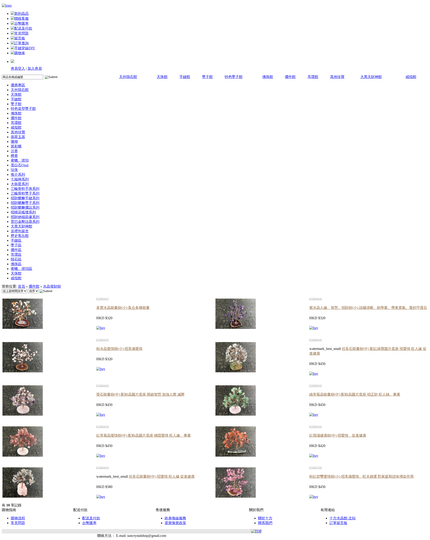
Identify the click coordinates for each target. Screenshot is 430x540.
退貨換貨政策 (175, 523)
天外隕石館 (128, 77)
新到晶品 (21, 13)
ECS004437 (102, 298)
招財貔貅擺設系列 (25, 207)
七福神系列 (20, 179)
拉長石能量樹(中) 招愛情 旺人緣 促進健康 (162, 476)
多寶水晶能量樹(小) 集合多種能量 (123, 308)
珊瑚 (14, 141)
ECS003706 (315, 467)
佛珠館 (267, 77)
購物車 (19, 53)
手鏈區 (16, 240)
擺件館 (290, 77)
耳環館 (312, 77)
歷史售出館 (20, 236)
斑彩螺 (16, 146)
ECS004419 (315, 385)
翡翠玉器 (18, 137)
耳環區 (16, 254)
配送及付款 (23, 28)
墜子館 (207, 77)
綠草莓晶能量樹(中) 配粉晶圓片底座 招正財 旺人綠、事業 (354, 394)
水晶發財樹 (52, 286)
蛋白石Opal (19, 165)
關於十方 (265, 518)
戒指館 (411, 77)
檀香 (14, 156)
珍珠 (14, 170)
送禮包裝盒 (20, 231)
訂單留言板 (338, 523)
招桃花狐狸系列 (23, 212)
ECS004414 (102, 467)
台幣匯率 (21, 23)
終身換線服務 (175, 518)
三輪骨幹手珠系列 (25, 189)
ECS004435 (102, 339)
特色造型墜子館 (23, 109)
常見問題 (21, 33)
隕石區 (16, 259)
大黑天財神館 (371, 77)
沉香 (14, 151)
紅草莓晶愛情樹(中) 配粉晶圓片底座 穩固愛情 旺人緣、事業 (143, 435)
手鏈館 (184, 77)
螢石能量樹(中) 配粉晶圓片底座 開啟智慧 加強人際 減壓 (140, 394)
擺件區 (16, 250)
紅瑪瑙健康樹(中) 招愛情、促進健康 (337, 435)
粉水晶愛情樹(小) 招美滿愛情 (119, 349)
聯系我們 (265, 523)
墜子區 (16, 245)
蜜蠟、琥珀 (20, 160)
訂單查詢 (21, 43)
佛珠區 (16, 264)
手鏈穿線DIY (24, 48)
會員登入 (18, 68)
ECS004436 (315, 298)
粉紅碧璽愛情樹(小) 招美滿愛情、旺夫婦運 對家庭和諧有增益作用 (361, 476)
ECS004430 (315, 339)
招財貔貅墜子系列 (25, 203)
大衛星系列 (20, 184)
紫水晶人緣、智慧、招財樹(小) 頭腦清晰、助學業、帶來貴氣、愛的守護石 (368, 308)
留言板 (19, 38)
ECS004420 (102, 385)
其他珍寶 (337, 77)
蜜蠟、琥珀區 (21, 269)
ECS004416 (315, 426)
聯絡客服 (21, 18)
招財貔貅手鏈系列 (25, 198)
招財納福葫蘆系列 (25, 217)
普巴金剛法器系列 (25, 221)
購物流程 (18, 518)
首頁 (21, 286)
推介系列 (18, 174)
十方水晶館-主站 (342, 518)
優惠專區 (18, 85)
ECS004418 (102, 426)
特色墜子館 (234, 77)
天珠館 (162, 77)
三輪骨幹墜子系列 (25, 193)
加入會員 (35, 68)
